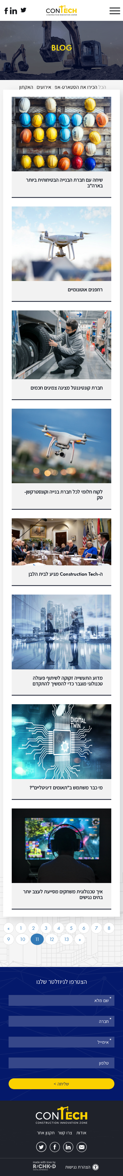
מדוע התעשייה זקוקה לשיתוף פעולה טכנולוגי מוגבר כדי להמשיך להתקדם (68, 681)
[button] (108, 11)
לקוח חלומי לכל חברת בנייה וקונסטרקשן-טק (63, 494)
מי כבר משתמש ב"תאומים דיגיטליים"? (66, 787)
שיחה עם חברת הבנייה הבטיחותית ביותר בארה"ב (64, 182)
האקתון (26, 87)
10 (22, 939)
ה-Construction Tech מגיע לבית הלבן (66, 574)
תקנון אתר (46, 1133)
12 (51, 939)
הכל (102, 87)
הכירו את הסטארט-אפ (76, 87)
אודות (81, 1133)
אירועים (44, 87)
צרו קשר (65, 1133)
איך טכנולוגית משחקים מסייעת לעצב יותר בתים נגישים (63, 894)
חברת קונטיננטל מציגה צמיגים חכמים (67, 387)
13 (66, 939)
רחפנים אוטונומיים (85, 289)
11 (37, 939)
